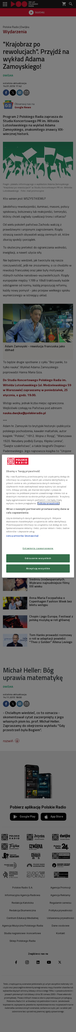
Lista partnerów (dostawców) (22, 535)
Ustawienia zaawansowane (38, 548)
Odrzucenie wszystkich (38, 558)
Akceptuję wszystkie (38, 568)
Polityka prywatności (48, 503)
